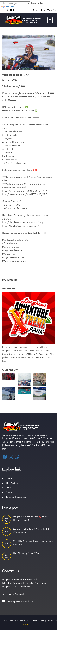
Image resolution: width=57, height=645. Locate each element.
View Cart (51, 10)
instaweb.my (29, 624)
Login (43, 10)
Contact (9, 492)
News (9, 487)
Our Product (12, 483)
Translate (9, 6)
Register (36, 10)
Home (9, 478)
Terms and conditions (16, 497)
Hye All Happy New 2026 (26, 553)
